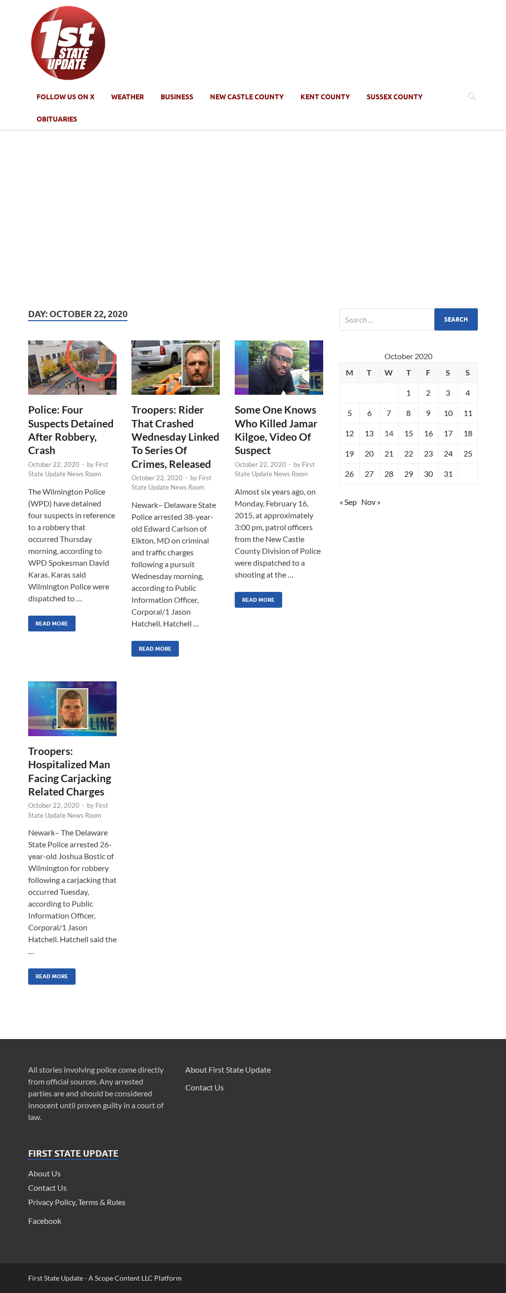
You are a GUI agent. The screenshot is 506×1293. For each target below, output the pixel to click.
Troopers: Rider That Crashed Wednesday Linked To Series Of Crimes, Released (175, 436)
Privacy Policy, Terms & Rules (77, 1202)
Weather (127, 97)
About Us (44, 1173)
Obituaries (57, 119)
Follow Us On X (65, 97)
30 (428, 473)
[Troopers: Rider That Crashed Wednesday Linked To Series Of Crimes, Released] (175, 371)
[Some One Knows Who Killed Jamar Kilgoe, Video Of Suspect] (279, 371)
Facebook (44, 1220)
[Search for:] (408, 319)
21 (388, 453)
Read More (48, 621)
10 (448, 412)
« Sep (348, 501)
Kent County (325, 97)
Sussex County (394, 97)
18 (468, 433)
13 (369, 433)
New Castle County (247, 97)
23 (428, 453)
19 (349, 453)
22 (408, 453)
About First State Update (228, 1069)
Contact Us (47, 1187)
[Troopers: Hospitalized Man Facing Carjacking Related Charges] (72, 712)
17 (448, 433)
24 (448, 453)
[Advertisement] (253, 219)
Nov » (370, 501)
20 (369, 453)
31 (448, 473)
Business (177, 97)
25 (468, 453)
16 (428, 433)
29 (408, 473)
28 (388, 473)
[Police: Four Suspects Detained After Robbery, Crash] (72, 371)
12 (349, 433)
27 (369, 473)
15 (408, 433)
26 (349, 473)
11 (468, 412)
